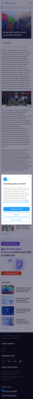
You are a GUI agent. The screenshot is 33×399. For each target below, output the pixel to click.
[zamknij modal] (29, 177)
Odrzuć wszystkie (16, 219)
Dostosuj (16, 214)
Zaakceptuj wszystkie (16, 209)
